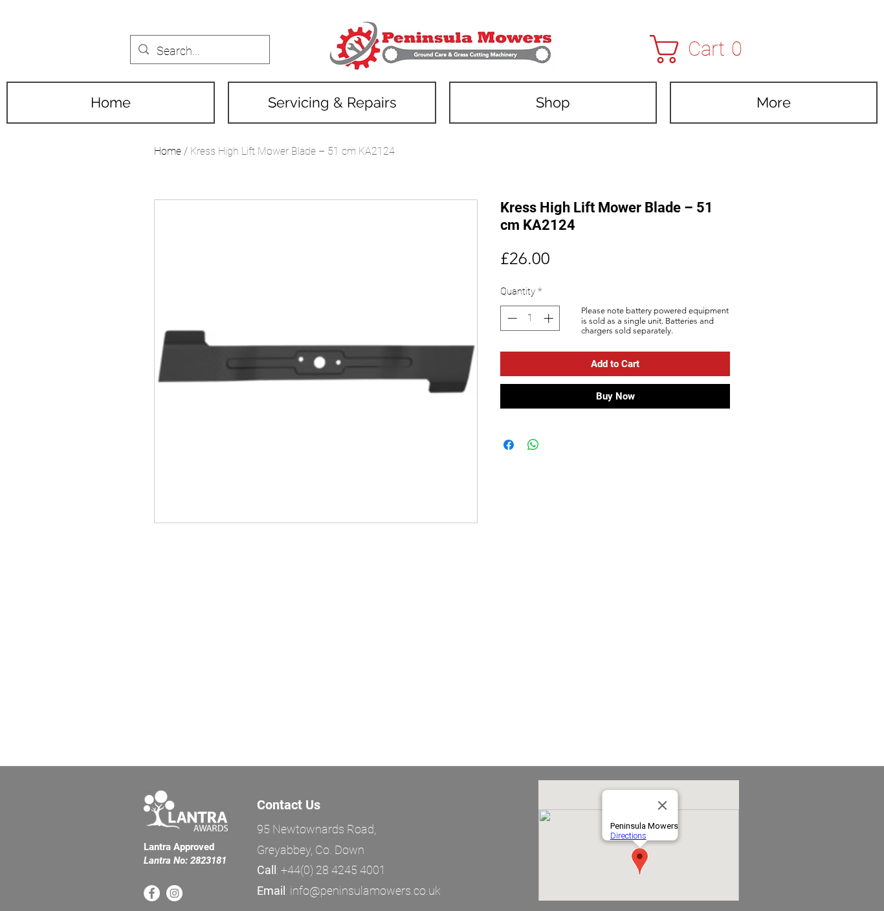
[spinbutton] (530, 318)
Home (167, 151)
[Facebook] (152, 893)
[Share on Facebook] (508, 445)
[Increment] (549, 318)
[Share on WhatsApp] (533, 445)
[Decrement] (511, 318)
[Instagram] (174, 893)
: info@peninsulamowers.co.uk (349, 890)
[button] (704, 49)
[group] (447, 737)
